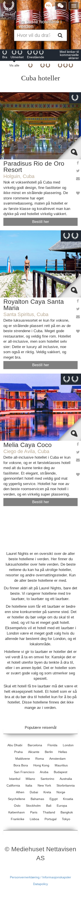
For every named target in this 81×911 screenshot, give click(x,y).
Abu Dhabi (14, 745)
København (16, 812)
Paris (33, 812)
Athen (20, 792)
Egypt (54, 799)
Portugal (50, 819)
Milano (30, 779)
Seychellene (16, 799)
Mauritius (61, 765)
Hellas (62, 752)
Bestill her (40, 222)
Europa (62, 805)
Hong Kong (41, 765)
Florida (52, 745)
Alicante (33, 752)
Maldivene (22, 758)
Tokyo (66, 819)
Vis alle (14, 65)
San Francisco (24, 772)
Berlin (49, 752)
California (13, 785)
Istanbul (14, 779)
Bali (48, 805)
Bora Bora (21, 765)
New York (44, 785)
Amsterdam (57, 758)
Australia (66, 779)
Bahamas (37, 799)
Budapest (60, 772)
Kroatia (68, 799)
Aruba (44, 772)
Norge (60, 792)
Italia (28, 785)
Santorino (47, 779)
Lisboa (34, 819)
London (68, 745)
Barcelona (35, 745)
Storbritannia (65, 785)
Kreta (47, 792)
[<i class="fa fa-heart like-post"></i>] (77, 193)
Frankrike (17, 819)
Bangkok (67, 812)
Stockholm (33, 805)
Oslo (17, 805)
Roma (39, 758)
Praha (18, 752)
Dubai (34, 792)
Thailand (49, 812)
